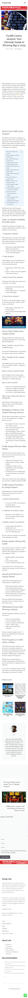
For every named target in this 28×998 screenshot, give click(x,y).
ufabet (3, 921)
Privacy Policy (10, 950)
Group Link (6, 3)
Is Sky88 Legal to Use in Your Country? (12, 203)
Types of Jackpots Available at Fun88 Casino (12, 156)
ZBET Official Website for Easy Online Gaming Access (15, 973)
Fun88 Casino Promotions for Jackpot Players (12, 170)
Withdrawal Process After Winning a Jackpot (11, 181)
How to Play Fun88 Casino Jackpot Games (12, 159)
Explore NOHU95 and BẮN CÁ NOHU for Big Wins (13, 188)
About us (8, 944)
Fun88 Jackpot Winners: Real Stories (12, 167)
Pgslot (3, 926)
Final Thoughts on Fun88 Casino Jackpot (12, 185)
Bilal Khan (19, 49)
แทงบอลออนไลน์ (6, 923)
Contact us (9, 946)
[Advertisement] (14, 68)
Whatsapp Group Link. (15, 988)
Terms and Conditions (12, 952)
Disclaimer (9, 948)
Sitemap (8, 953)
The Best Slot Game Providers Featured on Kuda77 (11, 193)
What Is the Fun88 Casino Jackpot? (12, 152)
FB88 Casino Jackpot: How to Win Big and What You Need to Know (15, 808)
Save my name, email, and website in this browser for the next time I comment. (13, 851)
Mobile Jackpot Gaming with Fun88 (12, 174)
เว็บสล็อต (4, 928)
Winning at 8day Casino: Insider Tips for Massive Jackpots (11, 784)
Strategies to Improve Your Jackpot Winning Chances (12, 163)
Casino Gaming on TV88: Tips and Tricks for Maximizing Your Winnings (13, 199)
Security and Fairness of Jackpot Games (11, 178)
